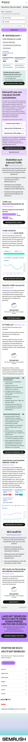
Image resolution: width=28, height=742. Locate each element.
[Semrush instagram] (3, 699)
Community (4, 685)
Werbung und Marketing (9, 42)
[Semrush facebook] (8, 699)
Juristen (3, 689)
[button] (20, 14)
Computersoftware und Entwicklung (12, 45)
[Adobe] (3, 704)
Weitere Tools (4, 673)
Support (3, 681)
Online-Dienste (6, 48)
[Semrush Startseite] (5, 3)
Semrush (3, 669)
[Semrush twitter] (10, 699)
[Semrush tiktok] (5, 699)
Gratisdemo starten (8, 663)
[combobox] (12, 25)
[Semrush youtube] (6, 699)
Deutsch (3, 693)
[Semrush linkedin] (1, 699)
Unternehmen (4, 677)
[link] (11, 7)
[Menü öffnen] (26, 2)
